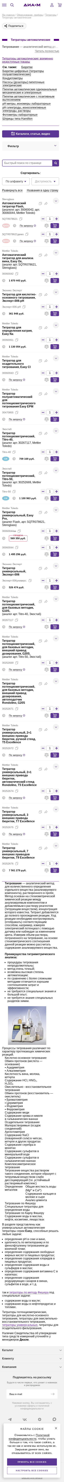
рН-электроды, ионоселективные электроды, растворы (24, 109)
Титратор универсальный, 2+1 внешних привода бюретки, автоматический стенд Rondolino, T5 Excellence (19, 777)
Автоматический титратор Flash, (14, 205)
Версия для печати (32, 1477)
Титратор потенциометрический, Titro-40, (18, 436)
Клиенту (8, 1358)
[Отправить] (52, 1394)
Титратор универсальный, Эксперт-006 (14, 571)
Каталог (7, 1350)
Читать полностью (47, 51)
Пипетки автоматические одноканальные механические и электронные (29, 91)
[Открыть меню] (4, 5)
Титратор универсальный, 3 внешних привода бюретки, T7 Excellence (18, 816)
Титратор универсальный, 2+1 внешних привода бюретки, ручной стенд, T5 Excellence (19, 736)
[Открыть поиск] (12, 5)
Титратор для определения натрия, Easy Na (17, 330)
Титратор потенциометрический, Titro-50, (18, 476)
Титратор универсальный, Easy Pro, (17, 515)
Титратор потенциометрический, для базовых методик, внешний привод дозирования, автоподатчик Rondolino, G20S (18, 693)
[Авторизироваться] (52, 5)
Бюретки (27, 67)
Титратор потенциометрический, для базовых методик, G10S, (18, 606)
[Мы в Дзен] (40, 1419)
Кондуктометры (12, 78)
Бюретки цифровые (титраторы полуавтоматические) (23, 73)
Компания (9, 1366)
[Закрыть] (56, 1428)
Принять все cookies (32, 1462)
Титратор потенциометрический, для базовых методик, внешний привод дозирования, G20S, (18, 647)
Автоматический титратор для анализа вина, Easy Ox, (17, 258)
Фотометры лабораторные (20, 114)
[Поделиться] (46, 203)
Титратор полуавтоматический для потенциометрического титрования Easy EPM (19, 400)
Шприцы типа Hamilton (17, 118)
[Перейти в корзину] (60, 5)
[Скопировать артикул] (21, 219)
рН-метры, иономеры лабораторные (26, 103)
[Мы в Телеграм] (10, 1419)
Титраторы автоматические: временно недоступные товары (27, 60)
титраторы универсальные (20, 1324)
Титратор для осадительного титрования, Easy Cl (16, 363)
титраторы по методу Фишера (29, 1292)
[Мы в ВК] (25, 1419)
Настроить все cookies (32, 1470)
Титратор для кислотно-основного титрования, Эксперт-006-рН (19, 297)
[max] (54, 1419)
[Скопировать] (40, 203)
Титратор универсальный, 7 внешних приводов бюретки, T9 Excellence (18, 852)
